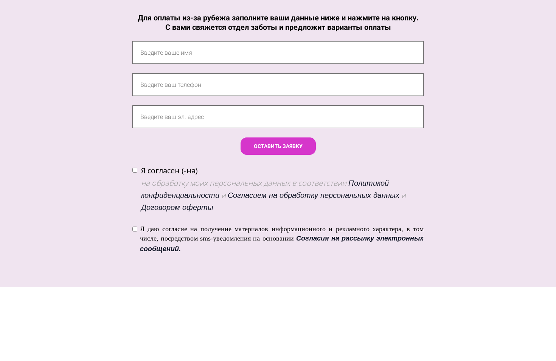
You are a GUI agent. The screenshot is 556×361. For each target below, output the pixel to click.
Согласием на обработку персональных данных (313, 195)
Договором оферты (177, 207)
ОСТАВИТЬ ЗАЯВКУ (278, 146)
